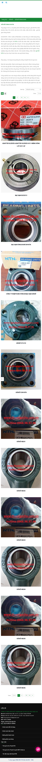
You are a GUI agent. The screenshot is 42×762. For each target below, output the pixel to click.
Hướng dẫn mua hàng (7, 739)
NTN (16, 41)
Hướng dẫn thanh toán (8, 735)
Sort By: (22, 89)
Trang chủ (4, 19)
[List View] (5, 93)
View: (34, 93)
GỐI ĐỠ (11, 19)
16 (24, 97)
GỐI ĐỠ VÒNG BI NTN (7, 24)
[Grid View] (2, 93)
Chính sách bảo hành (8, 731)
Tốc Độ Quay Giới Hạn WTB (10, 754)
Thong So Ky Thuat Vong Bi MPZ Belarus (14, 750)
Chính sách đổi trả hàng (8, 727)
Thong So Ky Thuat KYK (9, 746)
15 (21, 97)
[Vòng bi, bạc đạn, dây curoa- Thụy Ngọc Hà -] (21, 9)
